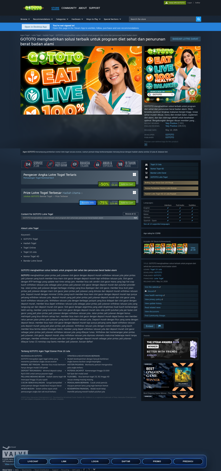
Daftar (197, 3)
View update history (153, 303)
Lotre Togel (36, 35)
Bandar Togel (46, 196)
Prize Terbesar (61, 196)
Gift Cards (76, 470)
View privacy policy (153, 299)
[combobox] (162, 19)
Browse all (130, 214)
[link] (108, 184)
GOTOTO (170, 135)
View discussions (152, 311)
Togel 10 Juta (156, 269)
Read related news (153, 307)
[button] (25, 19)
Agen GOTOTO (29, 152)
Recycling (65, 470)
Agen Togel (25, 35)
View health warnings (154, 295)
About (83, 7)
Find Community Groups (155, 315)
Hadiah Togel (48, 35)
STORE (55, 7)
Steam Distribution (41, 470)
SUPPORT (94, 7)
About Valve (7, 470)
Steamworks (26, 470)
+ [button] (145, 144)
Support (55, 470)
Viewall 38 (193, 248)
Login (189, 3)
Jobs (17, 470)
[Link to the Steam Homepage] (33, 10)
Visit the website (152, 287)
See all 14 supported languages (157, 224)
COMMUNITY (69, 7)
